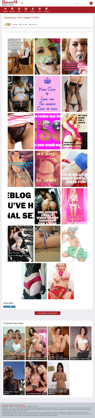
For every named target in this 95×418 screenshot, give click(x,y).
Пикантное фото (11, 3)
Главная (5, 11)
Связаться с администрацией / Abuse (13, 405)
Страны (40, 11)
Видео (19, 11)
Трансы (7, 307)
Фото (25, 11)
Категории (12, 11)
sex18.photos (22, 406)
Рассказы (46, 11)
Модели (33, 11)
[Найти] (91, 3)
